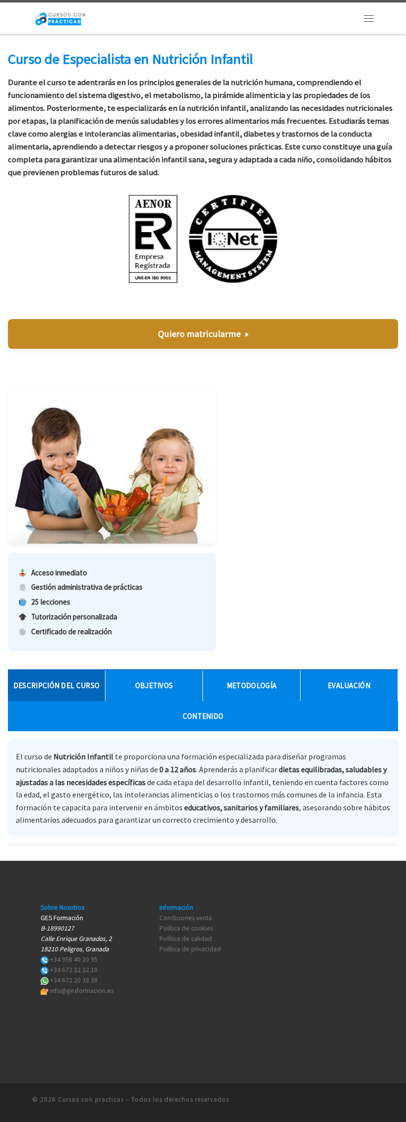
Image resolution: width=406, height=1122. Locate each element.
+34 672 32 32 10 (74, 970)
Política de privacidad (190, 949)
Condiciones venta (185, 918)
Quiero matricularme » (203, 333)
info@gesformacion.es (81, 990)
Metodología (251, 685)
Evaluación (349, 685)
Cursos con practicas (91, 1099)
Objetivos (154, 685)
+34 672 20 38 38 (74, 980)
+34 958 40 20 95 (74, 959)
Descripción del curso (56, 685)
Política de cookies (186, 928)
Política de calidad (185, 939)
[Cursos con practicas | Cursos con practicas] (60, 17)
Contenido (203, 716)
